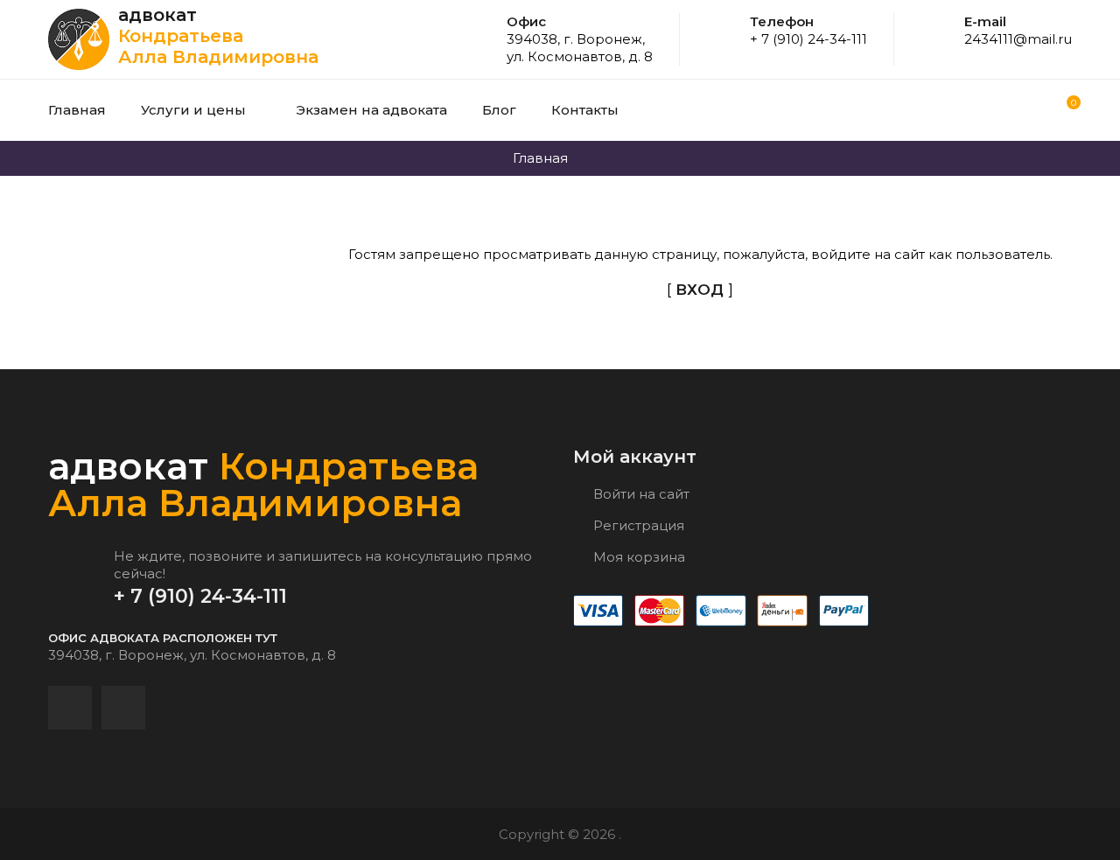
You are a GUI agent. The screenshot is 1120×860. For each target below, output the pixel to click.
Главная (540, 158)
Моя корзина (637, 557)
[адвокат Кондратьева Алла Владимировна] (83, 39)
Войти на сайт (640, 494)
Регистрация (637, 525)
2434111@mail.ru (1018, 39)
